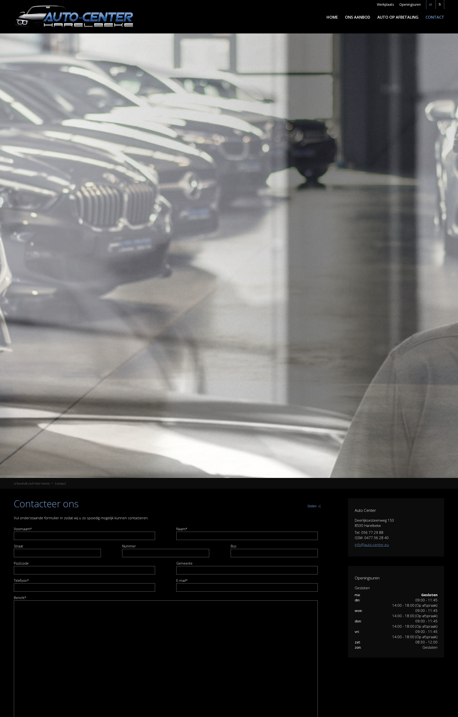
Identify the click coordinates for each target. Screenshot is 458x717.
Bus (233, 546)
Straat (18, 546)
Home (332, 17)
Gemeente (184, 563)
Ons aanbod (357, 17)
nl (430, 4)
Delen (312, 506)
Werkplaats (385, 4)
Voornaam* (23, 529)
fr (440, 4)
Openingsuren (410, 4)
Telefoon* (21, 580)
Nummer (129, 546)
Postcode (21, 563)
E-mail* (181, 580)
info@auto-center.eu (372, 544)
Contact (435, 17)
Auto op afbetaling (397, 17)
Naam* (181, 529)
